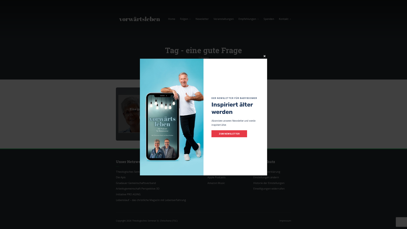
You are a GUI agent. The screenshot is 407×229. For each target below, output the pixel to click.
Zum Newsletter (229, 133)
